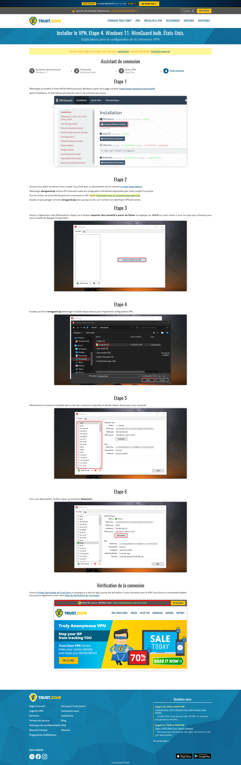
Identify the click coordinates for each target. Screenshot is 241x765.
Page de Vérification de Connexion (82, 595)
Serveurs (189, 21)
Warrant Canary (38, 730)
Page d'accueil (37, 706)
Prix (138, 21)
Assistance (204, 21)
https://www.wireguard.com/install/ (137, 88)
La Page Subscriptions (131, 186)
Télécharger (173, 21)
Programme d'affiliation (42, 734)
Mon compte (204, 11)
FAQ (63, 725)
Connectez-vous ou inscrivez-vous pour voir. (118, 195)
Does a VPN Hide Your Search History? (174, 728)
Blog (63, 720)
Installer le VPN (153, 21)
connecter (123, 51)
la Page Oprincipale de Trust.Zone (54, 592)
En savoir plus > (161, 740)
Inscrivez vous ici (160, 51)
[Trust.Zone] (45, 21)
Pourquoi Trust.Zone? (120, 21)
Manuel (65, 730)
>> (124, 11)
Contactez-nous (70, 710)
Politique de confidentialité (45, 725)
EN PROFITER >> (149, 4)
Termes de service (39, 720)
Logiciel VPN (36, 710)
